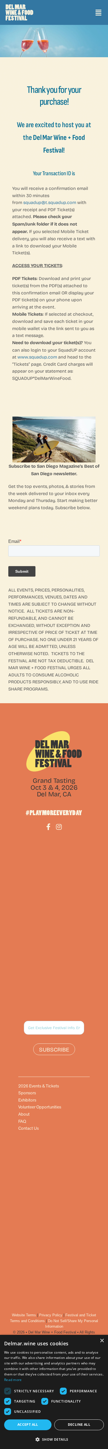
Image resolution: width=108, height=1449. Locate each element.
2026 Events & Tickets (38, 1086)
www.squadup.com (37, 357)
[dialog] (54, 1392)
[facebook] (48, 826)
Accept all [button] (27, 1424)
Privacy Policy (50, 1315)
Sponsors (27, 1093)
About (24, 1114)
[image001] (54, 440)
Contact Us (28, 1128)
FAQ (22, 1121)
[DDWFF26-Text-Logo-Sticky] (19, 12)
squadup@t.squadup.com (49, 202)
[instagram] (59, 826)
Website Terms (24, 1315)
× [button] (102, 1341)
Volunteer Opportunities (39, 1107)
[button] (54, 1439)
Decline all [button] (79, 1424)
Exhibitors (27, 1100)
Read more (13, 1379)
